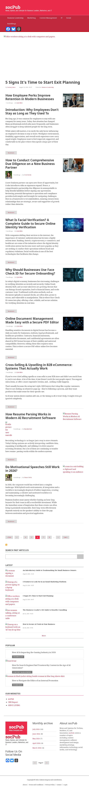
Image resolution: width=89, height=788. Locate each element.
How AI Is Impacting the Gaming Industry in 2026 (34, 652)
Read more (12, 153)
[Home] (16, 728)
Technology (18, 657)
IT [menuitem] (61, 18)
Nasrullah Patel (28, 429)
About (25, 784)
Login (65, 784)
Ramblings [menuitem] (11, 23)
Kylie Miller (20, 103)
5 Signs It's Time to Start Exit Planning (42, 82)
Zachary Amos (11, 87)
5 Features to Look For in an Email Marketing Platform (44, 582)
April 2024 (36, 743)
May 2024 (36, 739)
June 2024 (36, 734)
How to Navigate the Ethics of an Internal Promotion (35, 680)
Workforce (17, 685)
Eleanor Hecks (28, 477)
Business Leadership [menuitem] (15, 18)
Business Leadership (48, 87)
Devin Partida (27, 175)
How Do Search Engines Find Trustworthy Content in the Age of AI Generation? (41, 666)
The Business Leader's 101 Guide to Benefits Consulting (45, 610)
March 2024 (37, 748)
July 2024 (36, 729)
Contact (59, 784)
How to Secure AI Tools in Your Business (39, 624)
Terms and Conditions (36, 784)
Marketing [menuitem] (31, 18)
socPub (12, 7)
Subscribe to (6, 545)
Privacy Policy (50, 784)
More (44, 636)
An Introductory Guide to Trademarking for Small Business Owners (49, 570)
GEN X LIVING (14, 705)
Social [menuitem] (68, 18)
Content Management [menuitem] (48, 18)
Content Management (22, 672)
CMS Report (13, 702)
